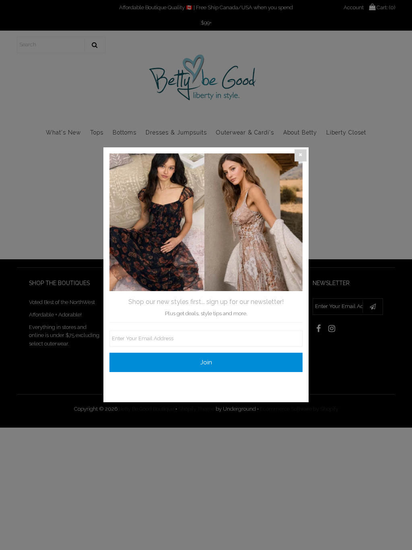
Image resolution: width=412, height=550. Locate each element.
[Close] (301, 155)
